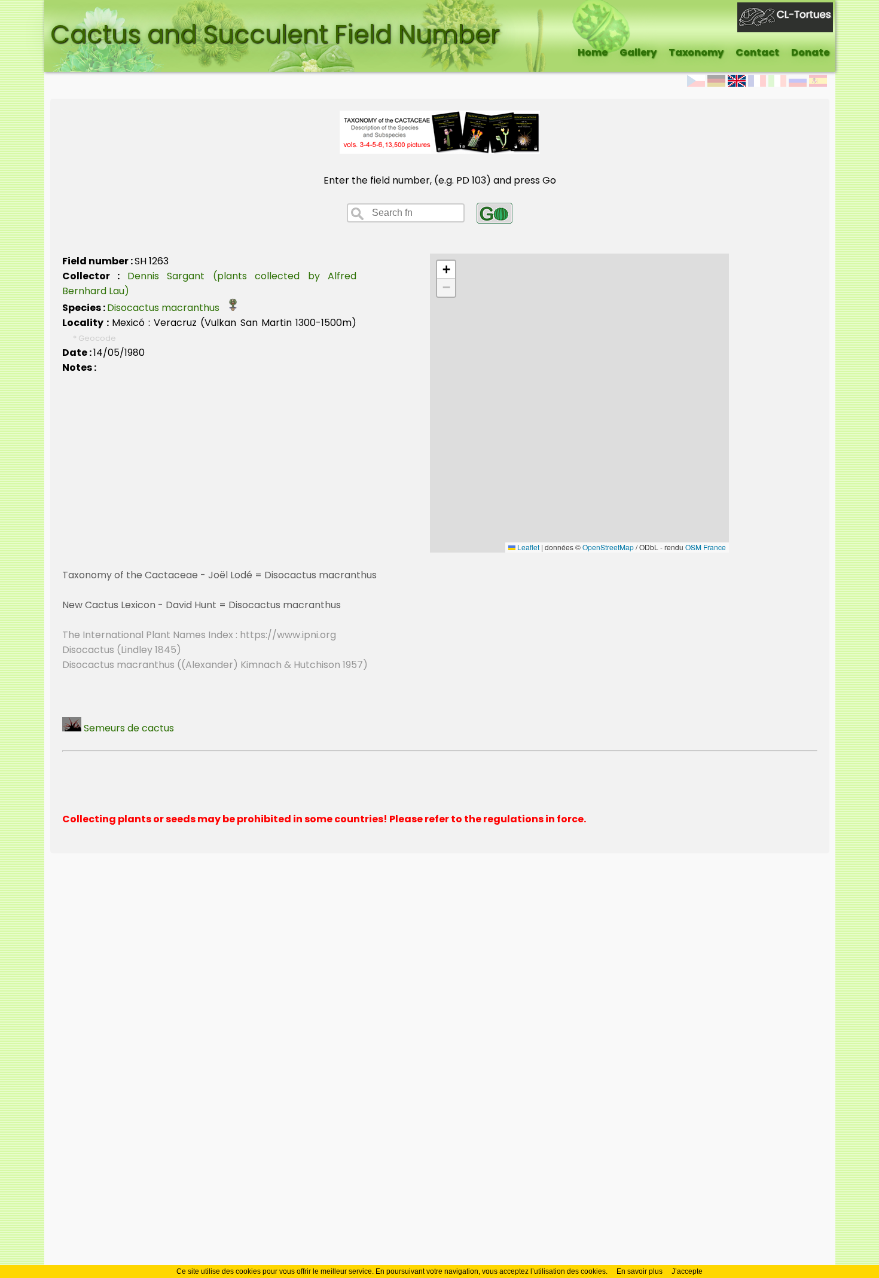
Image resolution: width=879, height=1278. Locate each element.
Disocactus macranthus (167, 308)
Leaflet (527, 547)
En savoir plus (639, 1271)
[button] (446, 270)
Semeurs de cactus (127, 728)
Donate (810, 52)
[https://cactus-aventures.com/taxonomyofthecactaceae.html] (440, 150)
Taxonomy (696, 52)
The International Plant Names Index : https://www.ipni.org (199, 635)
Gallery (638, 52)
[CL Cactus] (785, 10)
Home (593, 52)
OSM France (705, 547)
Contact (757, 52)
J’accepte (687, 1271)
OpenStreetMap (608, 547)
